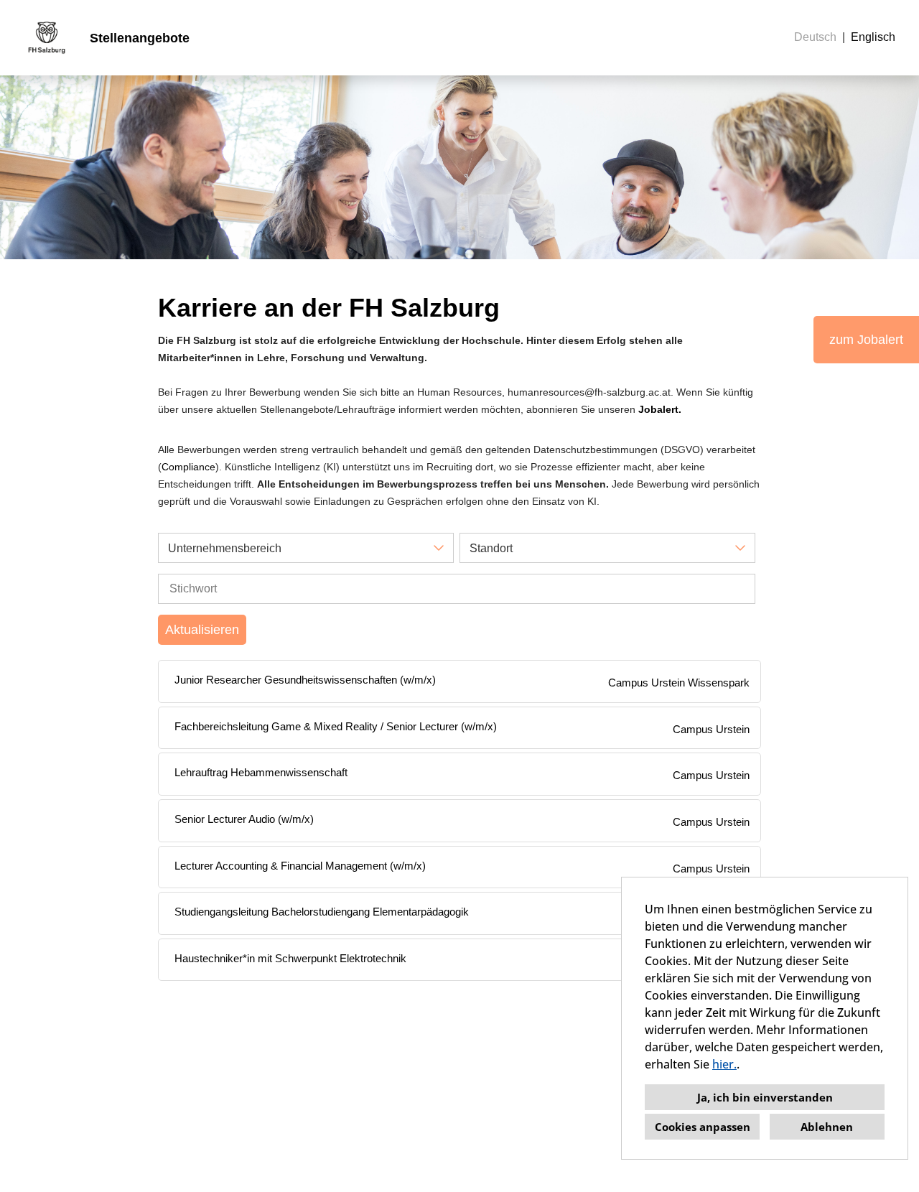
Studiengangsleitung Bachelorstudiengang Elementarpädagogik (321, 911)
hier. (724, 1064)
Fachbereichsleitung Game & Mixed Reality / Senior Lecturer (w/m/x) (335, 726)
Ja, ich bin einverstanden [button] (765, 1097)
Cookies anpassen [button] (702, 1126)
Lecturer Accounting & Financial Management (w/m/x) (300, 866)
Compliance (188, 466)
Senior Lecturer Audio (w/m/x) (244, 819)
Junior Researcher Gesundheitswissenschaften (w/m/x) (305, 680)
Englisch (873, 37)
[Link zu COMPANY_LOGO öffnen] (46, 37)
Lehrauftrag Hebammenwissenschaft (260, 772)
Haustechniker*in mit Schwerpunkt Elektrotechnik (290, 958)
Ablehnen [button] (827, 1126)
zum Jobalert (866, 339)
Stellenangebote (140, 38)
